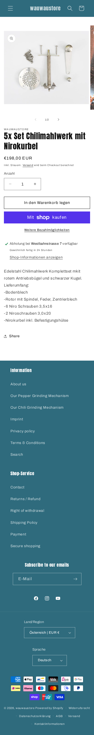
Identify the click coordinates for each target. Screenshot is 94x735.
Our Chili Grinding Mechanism (37, 407)
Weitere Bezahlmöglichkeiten (47, 230)
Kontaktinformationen (49, 723)
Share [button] (14, 336)
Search (16, 454)
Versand (28, 165)
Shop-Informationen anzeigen (36, 257)
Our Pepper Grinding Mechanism (39, 396)
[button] (10, 8)
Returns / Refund (25, 499)
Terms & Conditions (27, 443)
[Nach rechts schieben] (58, 119)
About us (18, 384)
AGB (59, 716)
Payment (18, 534)
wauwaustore (25, 708)
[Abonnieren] (75, 579)
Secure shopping (25, 546)
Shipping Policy (24, 523)
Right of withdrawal (27, 511)
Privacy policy (22, 431)
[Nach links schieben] (35, 119)
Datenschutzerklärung (35, 716)
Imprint (16, 419)
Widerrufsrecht (79, 708)
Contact (17, 487)
